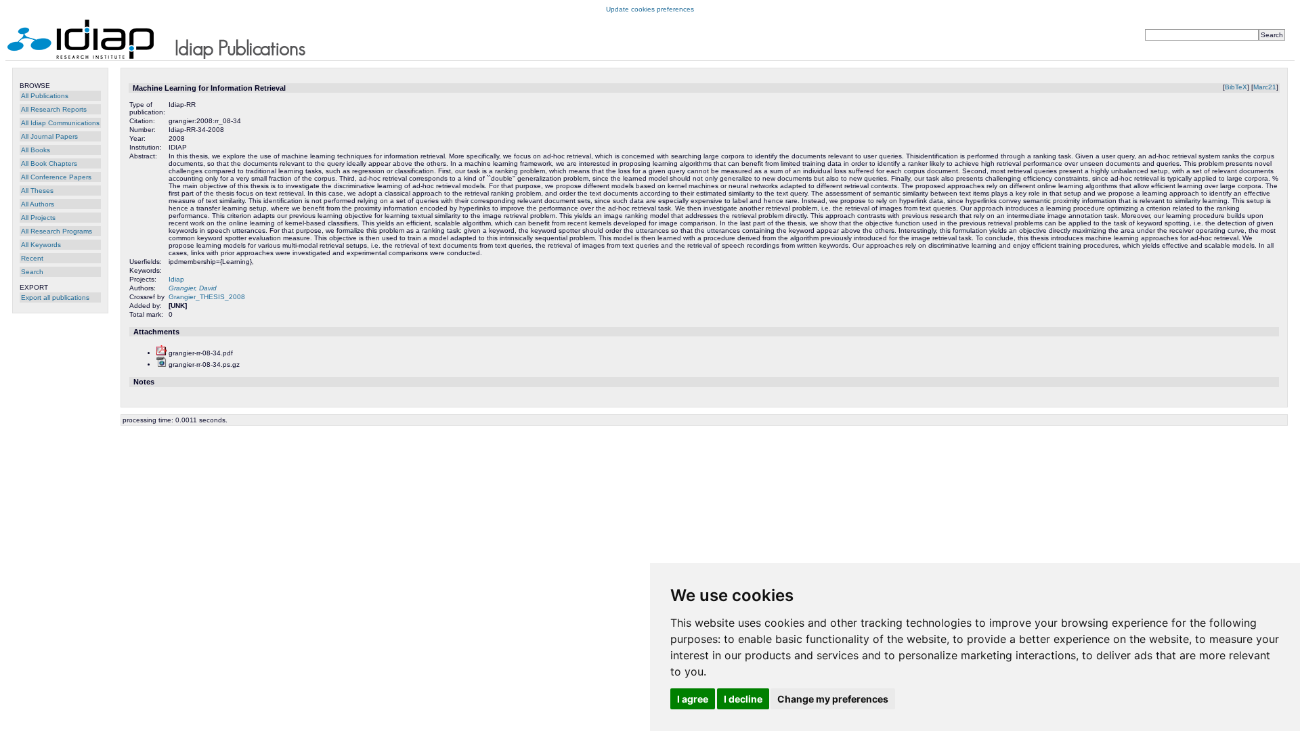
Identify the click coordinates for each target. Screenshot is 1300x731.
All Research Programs (56, 231)
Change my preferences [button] (832, 699)
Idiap (176, 279)
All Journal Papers (49, 136)
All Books (35, 150)
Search (32, 271)
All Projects (38, 217)
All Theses (37, 190)
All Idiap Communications (60, 123)
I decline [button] (743, 699)
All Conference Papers (56, 177)
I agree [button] (692, 699)
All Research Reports (54, 109)
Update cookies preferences (650, 9)
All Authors (37, 204)
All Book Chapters (49, 163)
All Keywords (41, 244)
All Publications (44, 95)
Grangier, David (193, 288)
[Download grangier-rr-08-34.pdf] (161, 353)
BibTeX (1236, 87)
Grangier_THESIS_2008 (207, 297)
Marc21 (1264, 87)
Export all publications (55, 297)
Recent (32, 258)
